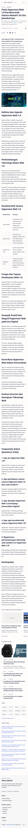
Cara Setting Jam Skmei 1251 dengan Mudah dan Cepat (14, 662)
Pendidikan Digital (7, 800)
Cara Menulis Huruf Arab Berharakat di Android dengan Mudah (14, 682)
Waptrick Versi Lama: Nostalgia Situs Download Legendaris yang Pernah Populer (14, 759)
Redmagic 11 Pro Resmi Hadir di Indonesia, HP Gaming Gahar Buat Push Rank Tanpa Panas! (14, 750)
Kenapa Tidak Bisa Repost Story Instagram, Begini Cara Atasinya (13, 689)
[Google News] (16, 791)
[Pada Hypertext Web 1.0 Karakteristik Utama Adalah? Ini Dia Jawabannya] (14, 100)
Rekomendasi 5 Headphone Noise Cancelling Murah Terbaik (11, 626)
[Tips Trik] (11, 694)
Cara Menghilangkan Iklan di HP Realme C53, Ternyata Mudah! (13, 674)
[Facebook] (4, 791)
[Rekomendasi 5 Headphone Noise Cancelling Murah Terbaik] (12, 617)
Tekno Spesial (8, 2)
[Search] (25, 2)
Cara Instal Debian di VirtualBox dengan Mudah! (13, 697)
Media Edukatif (6, 798)
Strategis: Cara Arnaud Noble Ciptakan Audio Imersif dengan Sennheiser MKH (13, 745)
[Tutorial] (11, 659)
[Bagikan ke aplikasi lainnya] (15, 32)
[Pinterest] (9, 791)
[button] (23, 2)
